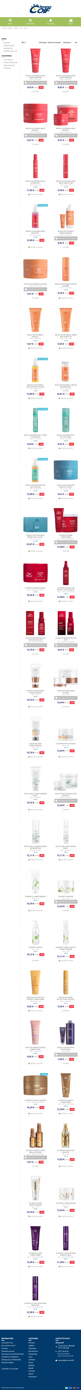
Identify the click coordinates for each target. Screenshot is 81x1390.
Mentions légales (7, 1362)
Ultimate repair (10, 51)
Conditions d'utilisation (9, 1357)
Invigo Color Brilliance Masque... (35, 129)
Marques (31, 1343)
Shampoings (32, 1354)
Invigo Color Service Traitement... (65, 1048)
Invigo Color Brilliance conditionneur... (35, 76)
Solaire (7, 68)
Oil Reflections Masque (66, 1203)
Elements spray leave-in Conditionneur (66, 948)
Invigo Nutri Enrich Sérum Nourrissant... (66, 386)
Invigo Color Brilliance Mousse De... (35, 182)
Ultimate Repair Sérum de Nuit (65, 639)
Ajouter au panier (37, 194)
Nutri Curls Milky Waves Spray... (66, 847)
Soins (30, 1357)
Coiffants (31, 1360)
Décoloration (33, 1351)
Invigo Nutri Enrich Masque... (35, 336)
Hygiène (31, 1345)
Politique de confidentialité (11, 1360)
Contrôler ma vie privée (9, 1369)
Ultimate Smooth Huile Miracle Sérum (35, 1151)
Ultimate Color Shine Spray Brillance (35, 1304)
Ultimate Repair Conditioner (65, 536)
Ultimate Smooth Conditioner (65, 1101)
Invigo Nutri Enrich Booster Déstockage (35, 386)
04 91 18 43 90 (63, 1351)
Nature (30, 1374)
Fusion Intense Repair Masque (66, 692)
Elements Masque (65, 896)
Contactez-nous (7, 1343)
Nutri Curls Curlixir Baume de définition (35, 847)
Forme (30, 1362)
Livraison (4, 1348)
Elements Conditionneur (35, 896)
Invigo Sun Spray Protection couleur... (66, 998)
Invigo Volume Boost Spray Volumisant (35, 436)
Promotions (32, 1377)
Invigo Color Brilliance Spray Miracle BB (66, 182)
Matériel (31, 1365)
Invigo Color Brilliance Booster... (35, 232)
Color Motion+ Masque (66, 743)
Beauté (30, 1368)
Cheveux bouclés (10, 62)
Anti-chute (8, 60)
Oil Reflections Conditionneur (35, 1204)
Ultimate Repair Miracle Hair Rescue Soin (35, 639)
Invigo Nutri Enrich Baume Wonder (66, 285)
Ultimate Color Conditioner (35, 1254)
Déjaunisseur (9, 65)
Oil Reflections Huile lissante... (65, 1151)
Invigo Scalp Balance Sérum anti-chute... (35, 536)
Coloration (32, 1348)
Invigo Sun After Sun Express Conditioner (35, 998)
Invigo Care (9, 45)
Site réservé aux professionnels (12, 1354)
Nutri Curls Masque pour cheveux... (65, 794)
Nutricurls (8, 48)
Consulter (35, 91)
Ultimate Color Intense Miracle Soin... (66, 1254)
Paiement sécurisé (7, 1351)
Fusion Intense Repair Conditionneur (35, 692)
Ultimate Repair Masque (35, 588)
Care (7, 43)
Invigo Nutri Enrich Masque (35, 284)
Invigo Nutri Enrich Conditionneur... (66, 232)
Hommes (31, 1371)
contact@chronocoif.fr (66, 1360)
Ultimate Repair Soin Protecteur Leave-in (65, 589)
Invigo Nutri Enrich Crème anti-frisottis (66, 336)
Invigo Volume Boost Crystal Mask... (66, 436)
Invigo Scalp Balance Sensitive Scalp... (66, 486)
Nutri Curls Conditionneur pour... (35, 794)
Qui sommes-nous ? (8, 1345)
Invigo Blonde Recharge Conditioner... (35, 1048)
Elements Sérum (35, 947)
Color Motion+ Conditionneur (35, 744)
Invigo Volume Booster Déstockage (35, 486)
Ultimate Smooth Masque (35, 1100)
